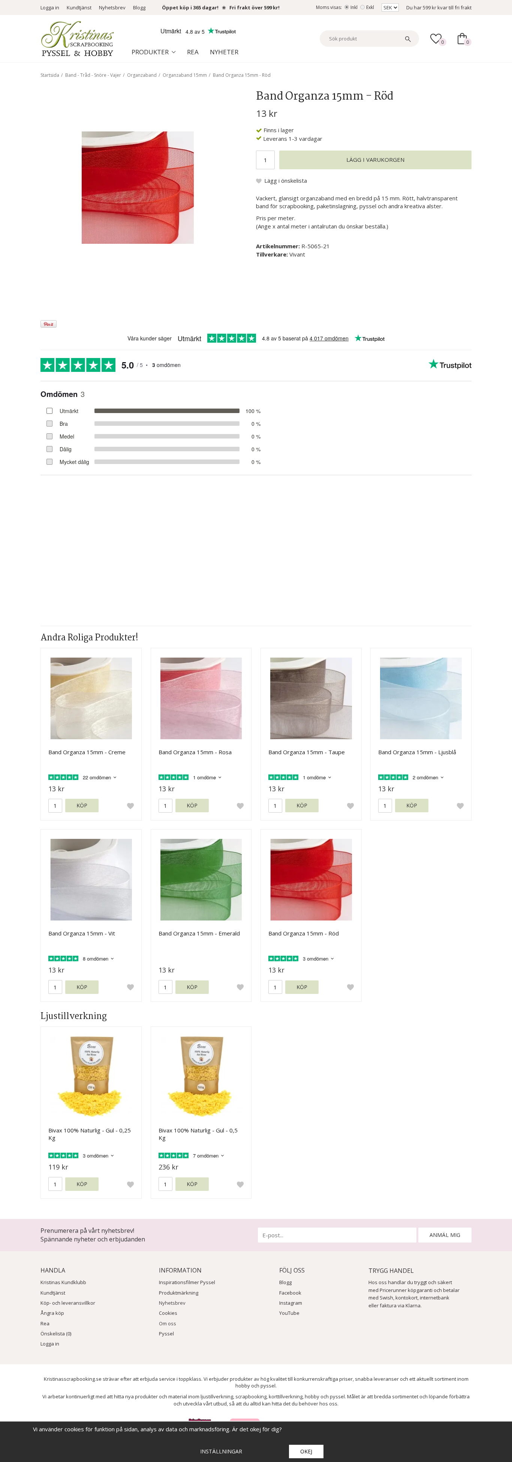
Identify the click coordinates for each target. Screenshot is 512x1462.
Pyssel (166, 1333)
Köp (81, 805)
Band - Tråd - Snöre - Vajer (93, 75)
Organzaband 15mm (185, 75)
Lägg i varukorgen (375, 159)
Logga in (49, 7)
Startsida (49, 75)
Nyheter (224, 52)
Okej (306, 1451)
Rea (193, 52)
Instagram (290, 1302)
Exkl (370, 7)
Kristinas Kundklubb (63, 1282)
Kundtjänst (79, 7)
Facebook (290, 1292)
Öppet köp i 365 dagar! (190, 7)
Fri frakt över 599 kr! (254, 7)
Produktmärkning (178, 1292)
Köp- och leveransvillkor (67, 1302)
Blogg (139, 7)
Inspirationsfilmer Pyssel (187, 1282)
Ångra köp (52, 1313)
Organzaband (142, 75)
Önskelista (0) (55, 1333)
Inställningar (221, 1451)
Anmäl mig (445, 1234)
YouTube (289, 1313)
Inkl (354, 7)
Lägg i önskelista (285, 180)
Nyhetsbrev (112, 7)
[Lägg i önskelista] (130, 806)
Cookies (168, 1313)
